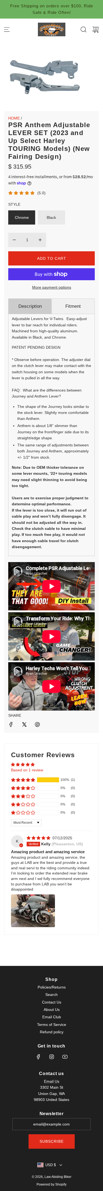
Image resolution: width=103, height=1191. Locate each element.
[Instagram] (52, 1057)
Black (51, 217)
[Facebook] (38, 1057)
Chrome (22, 217)
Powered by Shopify (51, 1184)
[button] (23, 779)
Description (30, 306)
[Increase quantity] (40, 240)
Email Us (51, 1081)
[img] (39, 838)
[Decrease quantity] (14, 240)
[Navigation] (7, 29)
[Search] (83, 29)
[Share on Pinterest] (37, 725)
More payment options (51, 287)
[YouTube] (65, 1057)
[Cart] (96, 29)
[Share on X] (24, 725)
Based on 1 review (27, 770)
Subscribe (52, 1141)
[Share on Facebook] (11, 725)
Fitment (73, 306)
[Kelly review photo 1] (33, 910)
